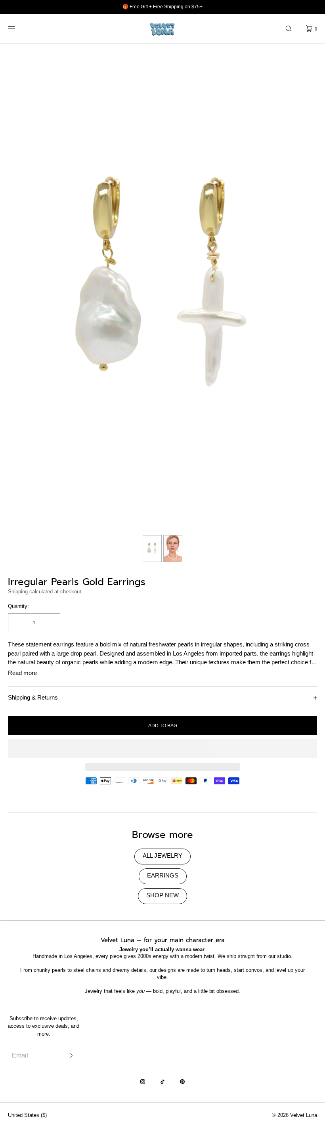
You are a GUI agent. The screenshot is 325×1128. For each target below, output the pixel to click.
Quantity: (18, 606)
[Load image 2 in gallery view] (172, 548)
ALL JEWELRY (162, 855)
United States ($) (27, 1115)
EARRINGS (162, 875)
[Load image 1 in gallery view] (152, 548)
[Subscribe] (69, 1055)
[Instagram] (142, 1081)
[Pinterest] (182, 1081)
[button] (288, 28)
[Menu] (17, 28)
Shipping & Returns (33, 697)
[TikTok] (162, 1081)
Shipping (18, 592)
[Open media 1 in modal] (162, 287)
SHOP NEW (162, 895)
